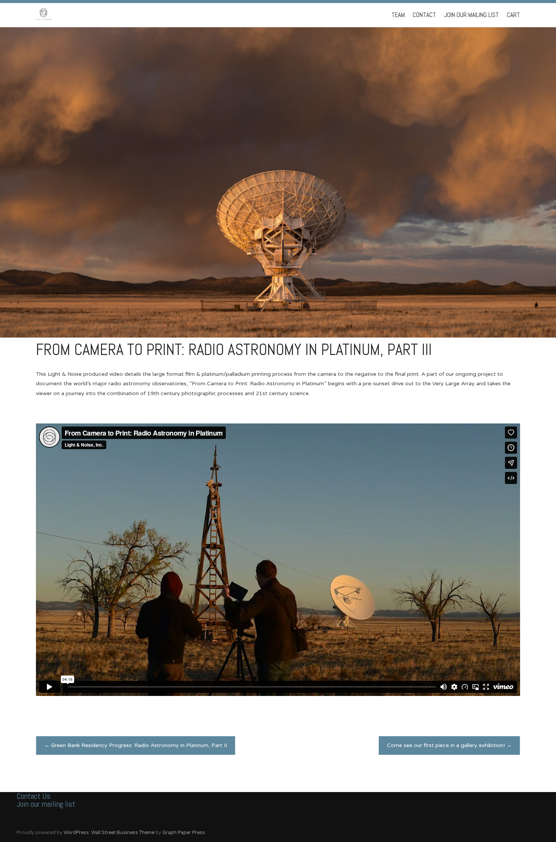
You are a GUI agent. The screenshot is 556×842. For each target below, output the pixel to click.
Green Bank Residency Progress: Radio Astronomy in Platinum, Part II (135, 745)
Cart (513, 15)
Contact (424, 15)
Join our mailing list (46, 804)
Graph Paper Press (183, 833)
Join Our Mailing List (471, 15)
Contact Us (33, 796)
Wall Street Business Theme (122, 833)
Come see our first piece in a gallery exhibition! (449, 745)
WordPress (76, 833)
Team (398, 15)
